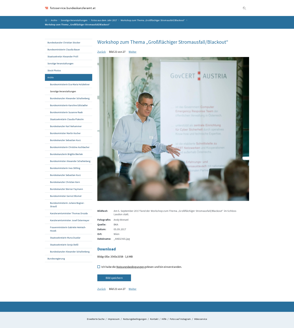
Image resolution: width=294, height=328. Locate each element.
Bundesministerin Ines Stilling (65, 168)
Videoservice (200, 319)
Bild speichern (114, 278)
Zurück (101, 52)
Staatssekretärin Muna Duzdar (65, 237)
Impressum (114, 319)
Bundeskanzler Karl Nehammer (66, 126)
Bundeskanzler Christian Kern (65, 182)
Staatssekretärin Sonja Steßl (64, 244)
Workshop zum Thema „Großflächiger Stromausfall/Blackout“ (153, 20)
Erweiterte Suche (96, 319)
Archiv (54, 20)
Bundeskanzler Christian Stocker (63, 42)
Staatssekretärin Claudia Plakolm (67, 119)
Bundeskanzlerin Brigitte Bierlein (66, 154)
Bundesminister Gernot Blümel (65, 196)
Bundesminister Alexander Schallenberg (70, 161)
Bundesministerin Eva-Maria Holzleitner (70, 84)
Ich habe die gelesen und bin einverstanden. (141, 267)
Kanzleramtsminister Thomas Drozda (69, 213)
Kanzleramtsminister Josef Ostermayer (69, 220)
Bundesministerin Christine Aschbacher (69, 147)
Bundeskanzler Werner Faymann (66, 189)
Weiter (132, 52)
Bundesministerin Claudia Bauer (63, 49)
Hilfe (164, 319)
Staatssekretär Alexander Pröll (62, 56)
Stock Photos (54, 70)
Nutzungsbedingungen (130, 267)
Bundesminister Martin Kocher (65, 133)
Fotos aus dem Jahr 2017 (104, 20)
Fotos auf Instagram (180, 319)
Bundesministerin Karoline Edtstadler (69, 105)
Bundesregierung (56, 258)
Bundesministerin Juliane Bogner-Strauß (67, 204)
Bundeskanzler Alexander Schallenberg (69, 98)
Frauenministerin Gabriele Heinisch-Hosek (68, 229)
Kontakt (154, 319)
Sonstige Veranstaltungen (74, 20)
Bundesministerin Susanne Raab (66, 112)
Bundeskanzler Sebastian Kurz (65, 140)
